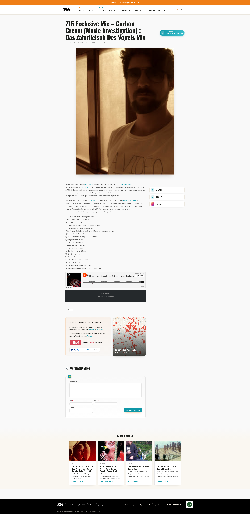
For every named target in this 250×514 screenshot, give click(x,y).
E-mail (96, 401)
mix (71, 310)
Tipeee (89, 336)
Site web (72, 407)
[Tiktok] (130, 504)
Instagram (100, 330)
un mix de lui (86, 187)
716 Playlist (89, 184)
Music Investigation (126, 184)
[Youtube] (149, 504)
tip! (76, 342)
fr (177, 10)
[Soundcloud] (140, 504)
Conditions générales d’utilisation (65, 511)
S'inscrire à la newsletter (173, 504)
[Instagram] (126, 504)
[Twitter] (154, 504)
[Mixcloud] (144, 504)
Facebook (91, 330)
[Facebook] (135, 504)
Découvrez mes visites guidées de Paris (125, 2)
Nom (71, 401)
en (181, 10)
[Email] (158, 504)
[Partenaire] (189, 504)
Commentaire (73, 381)
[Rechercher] (186, 9)
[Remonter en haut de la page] (245, 501)
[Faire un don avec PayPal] (75, 350)
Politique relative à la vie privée (83, 511)
